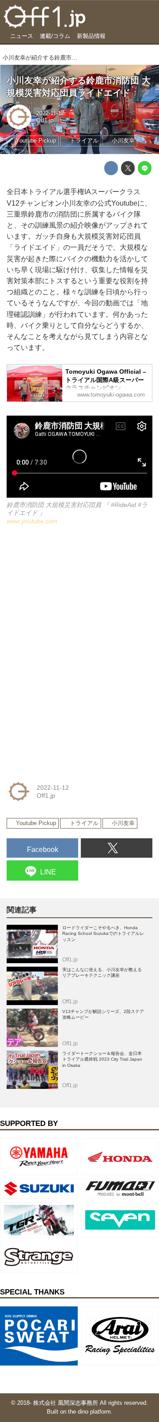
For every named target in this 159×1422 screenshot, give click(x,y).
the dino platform (89, 1412)
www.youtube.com (32, 521)
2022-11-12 (50, 113)
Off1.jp (44, 120)
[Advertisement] (73, 594)
